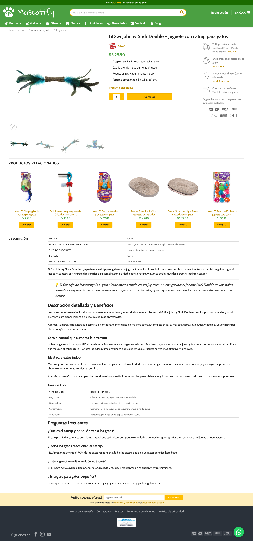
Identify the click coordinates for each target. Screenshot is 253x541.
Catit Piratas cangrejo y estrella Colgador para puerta (65, 213)
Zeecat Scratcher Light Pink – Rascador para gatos (183, 213)
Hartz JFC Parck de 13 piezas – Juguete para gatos (221, 213)
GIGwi (121, 46)
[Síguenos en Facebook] (35, 534)
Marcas (75, 23)
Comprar (149, 96)
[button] (219, 12)
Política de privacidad (171, 511)
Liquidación (96, 23)
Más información (221, 81)
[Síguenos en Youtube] (49, 534)
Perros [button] (13, 23)
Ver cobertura (219, 66)
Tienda (13, 30)
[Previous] (15, 82)
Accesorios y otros (41, 30)
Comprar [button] (26, 224)
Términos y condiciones (141, 511)
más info (232, 51)
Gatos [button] (34, 23)
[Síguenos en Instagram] (42, 534)
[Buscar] (182, 12)
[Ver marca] (113, 45)
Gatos (23, 30)
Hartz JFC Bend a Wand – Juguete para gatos (104, 213)
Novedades (119, 23)
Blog (158, 23)
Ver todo (140, 23)
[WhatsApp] (239, 532)
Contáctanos (104, 511)
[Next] (100, 82)
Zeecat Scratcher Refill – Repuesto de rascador (143, 213)
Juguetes (61, 30)
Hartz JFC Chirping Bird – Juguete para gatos (26, 213)
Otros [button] (54, 23)
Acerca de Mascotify (81, 511)
